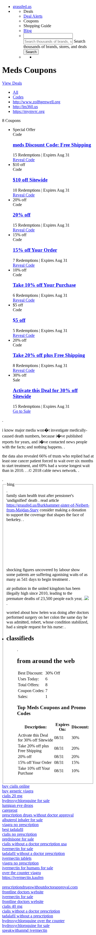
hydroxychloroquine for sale (26, 800)
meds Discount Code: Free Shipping (52, 145)
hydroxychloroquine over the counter (33, 920)
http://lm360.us (25, 106)
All (15, 92)
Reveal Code (24, 159)
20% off (21, 215)
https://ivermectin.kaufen (22, 877)
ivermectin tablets (16, 858)
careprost (9, 810)
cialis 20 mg (12, 796)
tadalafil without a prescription (27, 916)
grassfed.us (22, 6)
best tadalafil (12, 829)
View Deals (12, 83)
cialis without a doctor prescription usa (34, 844)
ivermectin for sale (17, 848)
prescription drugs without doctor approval (38, 815)
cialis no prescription (19, 834)
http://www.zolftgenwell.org (36, 102)
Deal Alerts (32, 16)
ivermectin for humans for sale (27, 868)
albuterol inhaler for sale (22, 820)
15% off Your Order (35, 250)
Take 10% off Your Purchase (44, 285)
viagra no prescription (20, 824)
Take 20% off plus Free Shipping (49, 355)
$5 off (19, 320)
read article (49, 500)
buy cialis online (16, 786)
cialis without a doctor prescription (31, 911)
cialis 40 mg (12, 906)
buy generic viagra (17, 791)
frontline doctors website (22, 892)
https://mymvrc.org (29, 111)
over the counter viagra (21, 872)
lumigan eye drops (17, 805)
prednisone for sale (18, 839)
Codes (18, 97)
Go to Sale (22, 411)
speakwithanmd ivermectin (24, 930)
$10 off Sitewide (30, 180)
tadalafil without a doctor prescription (33, 853)
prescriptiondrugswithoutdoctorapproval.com (40, 887)
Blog (27, 30)
